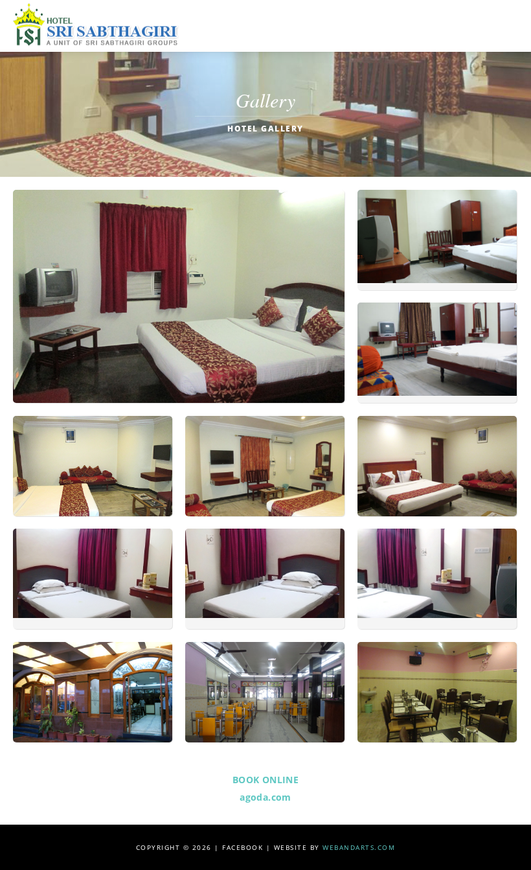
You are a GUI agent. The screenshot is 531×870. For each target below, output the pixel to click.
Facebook (242, 847)
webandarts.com (358, 847)
